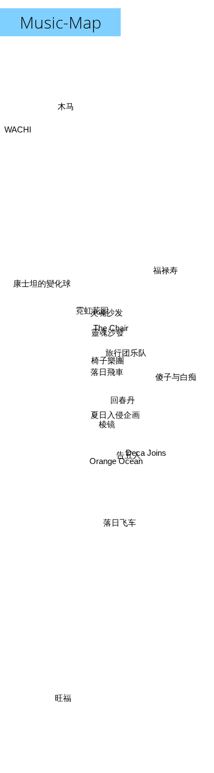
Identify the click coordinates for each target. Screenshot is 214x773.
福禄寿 (166, 275)
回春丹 (122, 401)
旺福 (60, 698)
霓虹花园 (91, 312)
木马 (65, 107)
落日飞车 (121, 521)
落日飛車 (107, 372)
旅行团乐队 (125, 353)
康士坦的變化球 (42, 285)
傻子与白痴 (175, 374)
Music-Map (61, 22)
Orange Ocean (116, 463)
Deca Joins (146, 454)
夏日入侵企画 (115, 415)
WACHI (17, 122)
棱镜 (107, 424)
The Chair (110, 328)
